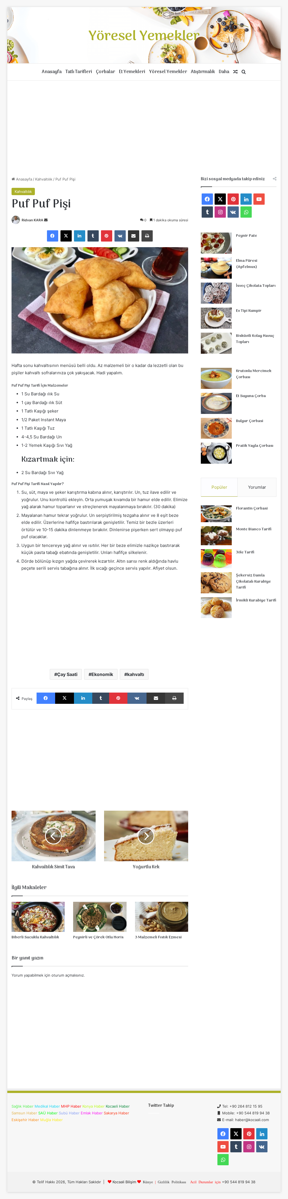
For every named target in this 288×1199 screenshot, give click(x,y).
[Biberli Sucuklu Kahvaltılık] (38, 917)
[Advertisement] (144, 128)
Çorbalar (105, 72)
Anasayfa (52, 72)
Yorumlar (257, 487)
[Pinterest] (106, 236)
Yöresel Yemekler (168, 72)
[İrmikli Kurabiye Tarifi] (216, 607)
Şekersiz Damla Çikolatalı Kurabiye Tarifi (253, 581)
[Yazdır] (147, 236)
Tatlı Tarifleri (79, 72)
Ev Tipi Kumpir (249, 311)
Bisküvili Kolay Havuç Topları (255, 339)
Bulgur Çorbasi (249, 421)
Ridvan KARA (32, 220)
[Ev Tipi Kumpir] (216, 318)
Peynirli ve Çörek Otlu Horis (98, 937)
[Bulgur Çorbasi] (216, 428)
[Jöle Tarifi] (216, 559)
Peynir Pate (246, 236)
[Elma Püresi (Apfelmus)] (216, 268)
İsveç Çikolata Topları (256, 286)
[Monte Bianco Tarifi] (216, 535)
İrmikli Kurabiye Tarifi (256, 600)
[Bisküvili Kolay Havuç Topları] (216, 343)
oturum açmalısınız (67, 975)
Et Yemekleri (132, 72)
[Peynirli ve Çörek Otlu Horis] (100, 917)
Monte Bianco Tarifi (253, 529)
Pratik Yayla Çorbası (254, 446)
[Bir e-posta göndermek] (46, 220)
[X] (66, 236)
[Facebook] (52, 236)
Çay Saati (67, 674)
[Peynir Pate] (216, 243)
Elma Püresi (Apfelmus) (246, 264)
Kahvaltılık (43, 179)
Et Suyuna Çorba (251, 396)
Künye (148, 1182)
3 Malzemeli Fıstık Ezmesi (158, 937)
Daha (224, 72)
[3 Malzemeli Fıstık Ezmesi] (161, 917)
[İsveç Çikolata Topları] (216, 293)
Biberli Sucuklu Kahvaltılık (35, 937)
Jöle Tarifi (245, 552)
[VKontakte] (120, 236)
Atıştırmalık (203, 72)
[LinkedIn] (79, 236)
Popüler (219, 487)
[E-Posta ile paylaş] (133, 236)
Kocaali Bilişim (124, 1182)
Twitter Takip (161, 1105)
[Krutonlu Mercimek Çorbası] (216, 378)
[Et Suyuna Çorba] (216, 403)
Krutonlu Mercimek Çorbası (253, 374)
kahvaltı (135, 674)
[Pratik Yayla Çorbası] (216, 453)
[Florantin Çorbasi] (216, 513)
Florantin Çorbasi (252, 508)
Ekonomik (102, 674)
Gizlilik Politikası (172, 1182)
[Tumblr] (93, 236)
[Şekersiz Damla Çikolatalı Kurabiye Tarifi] (216, 582)
